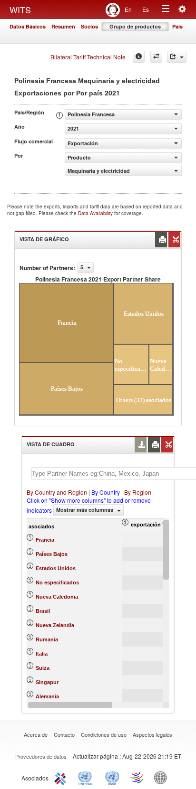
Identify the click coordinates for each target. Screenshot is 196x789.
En (128, 9)
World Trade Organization (137, 777)
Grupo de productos (135, 26)
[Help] (139, 57)
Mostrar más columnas (85, 509)
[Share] (176, 57)
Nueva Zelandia (55, 625)
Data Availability (96, 213)
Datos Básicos (28, 26)
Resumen (63, 26)
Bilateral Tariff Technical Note (88, 57)
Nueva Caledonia (57, 597)
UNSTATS (112, 777)
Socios (89, 26)
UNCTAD (87, 777)
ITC (61, 777)
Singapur (47, 682)
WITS (20, 9)
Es (145, 9)
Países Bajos (52, 554)
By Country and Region (57, 492)
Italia (42, 654)
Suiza (42, 668)
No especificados (57, 582)
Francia (45, 540)
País (177, 26)
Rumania (47, 639)
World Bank (162, 777)
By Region (137, 492)
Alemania (47, 696)
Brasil (43, 611)
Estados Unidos (56, 568)
